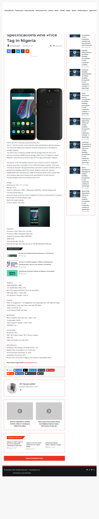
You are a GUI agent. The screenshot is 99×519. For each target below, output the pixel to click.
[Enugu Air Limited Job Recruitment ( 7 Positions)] (12, 255)
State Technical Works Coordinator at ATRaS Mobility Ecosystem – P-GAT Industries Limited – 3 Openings (86, 103)
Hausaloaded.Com (34, 470)
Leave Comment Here (34, 458)
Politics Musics (83, 10)
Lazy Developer (26, 473)
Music (57, 10)
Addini (68, 10)
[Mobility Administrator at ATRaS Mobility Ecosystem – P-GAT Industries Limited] (75, 53)
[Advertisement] (34, 71)
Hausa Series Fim (41, 10)
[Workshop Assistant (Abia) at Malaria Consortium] (12, 273)
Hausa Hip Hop (29, 10)
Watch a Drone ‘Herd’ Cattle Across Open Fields (33, 444)
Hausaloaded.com (30, 362)
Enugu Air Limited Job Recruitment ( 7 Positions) (36, 253)
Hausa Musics (9, 10)
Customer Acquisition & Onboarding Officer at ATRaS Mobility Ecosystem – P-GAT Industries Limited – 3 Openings (86, 152)
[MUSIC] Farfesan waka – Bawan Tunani (53, 444)
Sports (74, 10)
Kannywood (19, 10)
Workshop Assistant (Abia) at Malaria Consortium (36, 271)
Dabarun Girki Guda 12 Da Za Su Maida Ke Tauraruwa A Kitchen (15, 443)
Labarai (50, 10)
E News (62, 10)
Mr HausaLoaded (15, 46)
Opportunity (93, 10)
